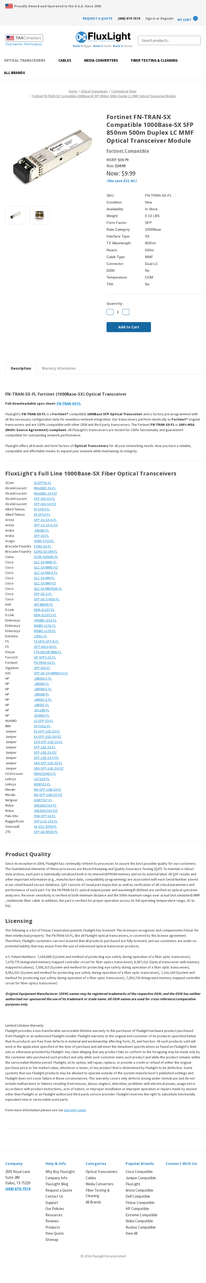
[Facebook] (109, 349)
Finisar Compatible (140, 1202)
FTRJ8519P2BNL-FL (48, 652)
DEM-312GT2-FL (45, 615)
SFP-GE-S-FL (43, 594)
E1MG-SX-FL (42, 546)
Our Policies (54, 1208)
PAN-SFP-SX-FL (45, 816)
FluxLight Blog (56, 1184)
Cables (64, 60)
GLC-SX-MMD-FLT (46, 567)
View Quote (54, 1233)
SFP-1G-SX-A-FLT (46, 525)
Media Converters (101, 60)
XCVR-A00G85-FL (46, 556)
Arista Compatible (139, 1190)
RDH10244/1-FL (45, 773)
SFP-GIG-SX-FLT (45, 504)
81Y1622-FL (42, 726)
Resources (53, 1214)
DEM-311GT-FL (44, 609)
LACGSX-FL (42, 779)
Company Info (56, 1177)
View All (131, 1233)
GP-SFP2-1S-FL (45, 657)
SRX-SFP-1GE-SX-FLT (49, 768)
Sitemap (51, 1239)
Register (167, 18)
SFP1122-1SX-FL (46, 821)
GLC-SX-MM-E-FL (46, 572)
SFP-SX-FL (41, 535)
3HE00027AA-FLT (46, 810)
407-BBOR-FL (43, 604)
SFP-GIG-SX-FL (44, 498)
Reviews (52, 1221)
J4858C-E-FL (43, 699)
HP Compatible (137, 1208)
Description (21, 368)
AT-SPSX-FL (42, 514)
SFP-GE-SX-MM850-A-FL (51, 673)
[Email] (117, 349)
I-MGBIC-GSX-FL (45, 620)
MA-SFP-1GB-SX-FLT (48, 794)
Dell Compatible (138, 1196)
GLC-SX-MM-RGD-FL (48, 588)
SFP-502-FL (42, 668)
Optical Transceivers (24, 60)
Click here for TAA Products (23, 44)
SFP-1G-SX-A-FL (45, 519)
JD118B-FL (41, 710)
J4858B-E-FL (43, 689)
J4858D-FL (41, 530)
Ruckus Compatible (141, 1227)
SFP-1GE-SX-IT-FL (46, 757)
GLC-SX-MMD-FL (45, 562)
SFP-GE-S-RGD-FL (46, 599)
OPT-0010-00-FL (45, 646)
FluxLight (133, 1184)
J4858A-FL (41, 683)
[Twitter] (134, 349)
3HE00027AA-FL (45, 805)
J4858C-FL (41, 705)
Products (52, 1227)
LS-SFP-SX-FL (43, 720)
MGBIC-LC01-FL (45, 625)
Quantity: (115, 303)
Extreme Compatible (142, 1214)
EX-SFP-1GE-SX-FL (47, 731)
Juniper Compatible (141, 1177)
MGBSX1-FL (42, 784)
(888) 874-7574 (129, 18)
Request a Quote (58, 1190)
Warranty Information (59, 368)
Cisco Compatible (139, 1171)
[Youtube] (194, 1174)
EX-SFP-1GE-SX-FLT (47, 736)
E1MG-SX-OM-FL (45, 551)
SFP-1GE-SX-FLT (45, 752)
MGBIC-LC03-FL (45, 631)
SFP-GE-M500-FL (46, 831)
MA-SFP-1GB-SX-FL (47, 789)
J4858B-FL (41, 694)
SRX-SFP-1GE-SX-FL (48, 763)
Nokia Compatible (139, 1221)
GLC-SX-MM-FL (44, 578)
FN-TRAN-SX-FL (69, 403)
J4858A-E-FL (43, 678)
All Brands (14, 72)
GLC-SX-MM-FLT (45, 583)
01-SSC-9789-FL (45, 826)
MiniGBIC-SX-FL (45, 488)
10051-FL (40, 636)
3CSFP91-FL (42, 482)
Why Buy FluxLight (60, 1171)
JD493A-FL (41, 715)
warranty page (75, 1110)
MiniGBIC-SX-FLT (45, 493)
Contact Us (54, 1196)
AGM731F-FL (43, 800)
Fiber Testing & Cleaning (154, 60)
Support (51, 1202)
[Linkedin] (143, 349)
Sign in (150, 18)
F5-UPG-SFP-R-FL (46, 641)
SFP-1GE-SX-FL (45, 747)
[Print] (126, 349)
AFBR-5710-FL (44, 541)
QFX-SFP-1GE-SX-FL (48, 742)
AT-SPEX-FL (42, 509)
